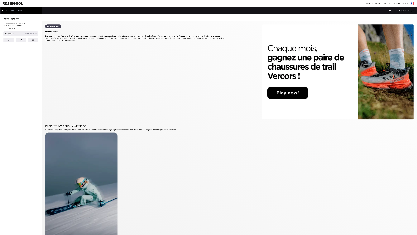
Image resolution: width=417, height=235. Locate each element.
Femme (378, 3)
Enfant (387, 3)
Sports (396, 3)
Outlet (405, 3)
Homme (369, 3)
